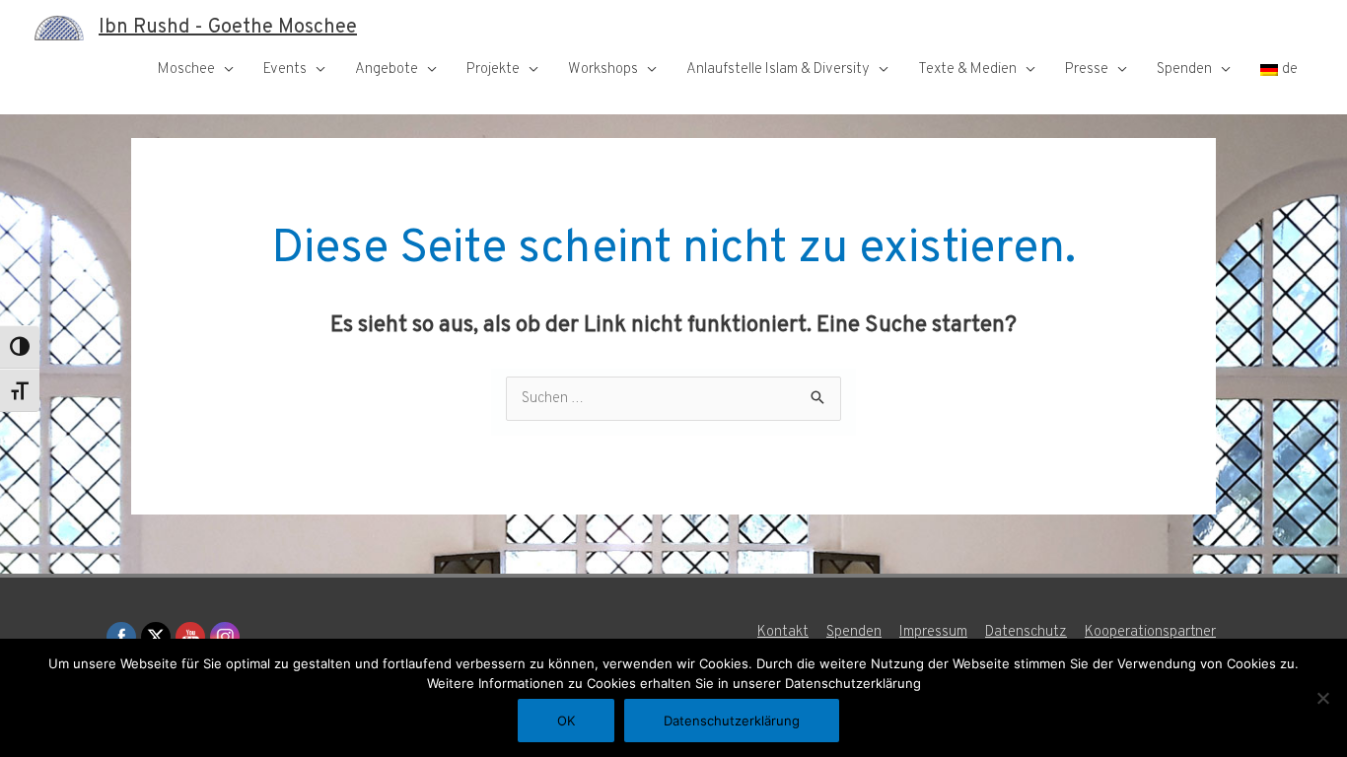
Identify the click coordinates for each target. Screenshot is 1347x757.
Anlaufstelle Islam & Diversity (778, 69)
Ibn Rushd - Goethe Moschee (228, 27)
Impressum (933, 632)
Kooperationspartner (1150, 632)
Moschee (186, 69)
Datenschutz (1026, 632)
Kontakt (783, 632)
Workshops (603, 69)
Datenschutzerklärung (732, 720)
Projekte (493, 69)
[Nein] (1322, 698)
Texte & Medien (967, 69)
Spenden (1184, 69)
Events (285, 69)
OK (566, 720)
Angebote (386, 69)
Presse (1086, 69)
